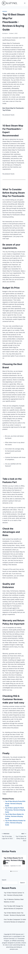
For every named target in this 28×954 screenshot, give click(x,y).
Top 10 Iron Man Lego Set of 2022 (7, 836)
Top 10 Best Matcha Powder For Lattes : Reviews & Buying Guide (15, 823)
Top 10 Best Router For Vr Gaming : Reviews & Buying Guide (14, 860)
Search (4, 880)
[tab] (10, 871)
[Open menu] (24, 3)
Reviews (4, 11)
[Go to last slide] (4, 862)
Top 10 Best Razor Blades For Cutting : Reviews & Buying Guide (14, 816)
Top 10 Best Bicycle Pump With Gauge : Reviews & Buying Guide (15, 803)
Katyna (6, 33)
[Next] (23, 862)
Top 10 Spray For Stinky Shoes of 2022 (21, 837)
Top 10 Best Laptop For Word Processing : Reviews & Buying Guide (15, 810)
